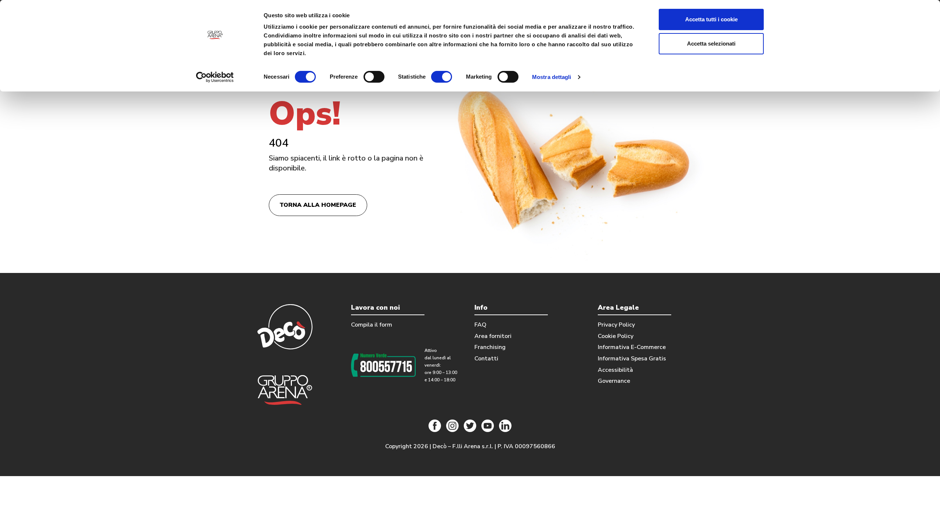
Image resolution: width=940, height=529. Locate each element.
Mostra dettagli (551, 77)
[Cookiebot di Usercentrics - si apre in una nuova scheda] (215, 77)
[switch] (374, 77)
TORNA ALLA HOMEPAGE (317, 205)
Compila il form (371, 325)
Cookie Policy (615, 336)
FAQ (480, 325)
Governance (614, 381)
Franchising (490, 347)
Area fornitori (492, 336)
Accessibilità (615, 370)
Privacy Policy (616, 325)
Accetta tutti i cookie (711, 19)
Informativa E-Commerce (632, 347)
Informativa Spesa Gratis (632, 359)
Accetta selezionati (711, 43)
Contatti (486, 359)
